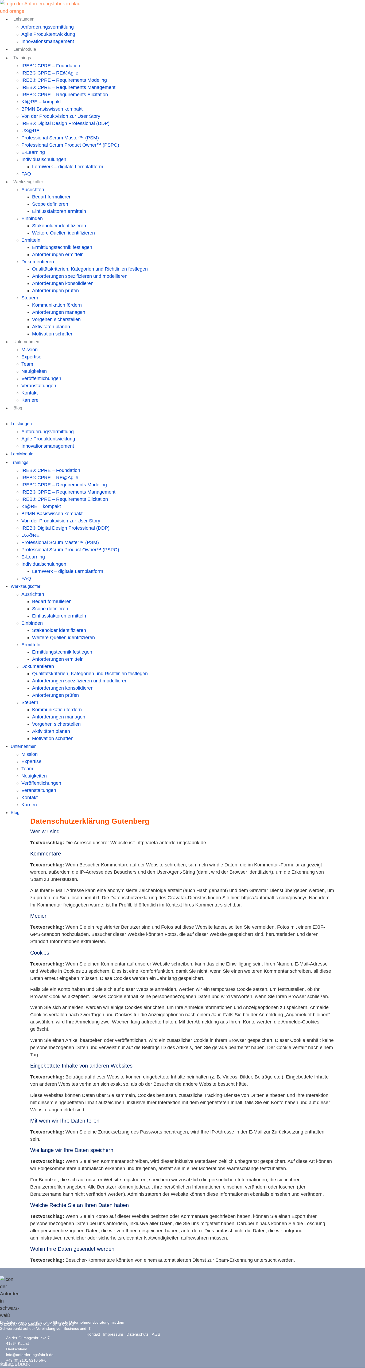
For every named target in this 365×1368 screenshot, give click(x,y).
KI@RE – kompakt (41, 101)
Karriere (29, 400)
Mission (29, 349)
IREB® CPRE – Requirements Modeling (64, 80)
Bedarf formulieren (52, 197)
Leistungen (23, 19)
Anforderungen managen (58, 312)
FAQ (26, 174)
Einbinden (32, 218)
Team (27, 364)
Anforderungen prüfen (55, 290)
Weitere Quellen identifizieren (63, 233)
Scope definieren (50, 204)
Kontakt (29, 393)
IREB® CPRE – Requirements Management (68, 87)
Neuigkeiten (34, 371)
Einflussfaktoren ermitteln (59, 211)
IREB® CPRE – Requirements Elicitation (64, 94)
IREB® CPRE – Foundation (50, 65)
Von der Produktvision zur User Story (60, 116)
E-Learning (33, 152)
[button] (122, 416)
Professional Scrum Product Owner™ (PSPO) (70, 145)
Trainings (22, 58)
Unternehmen (26, 341)
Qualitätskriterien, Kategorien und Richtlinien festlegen (90, 269)
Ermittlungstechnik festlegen (62, 247)
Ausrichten (32, 189)
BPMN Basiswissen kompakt (52, 109)
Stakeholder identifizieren (59, 225)
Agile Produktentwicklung (48, 34)
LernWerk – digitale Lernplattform (67, 166)
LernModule (24, 49)
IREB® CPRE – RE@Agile (49, 73)
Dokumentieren (37, 261)
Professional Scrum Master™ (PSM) (60, 137)
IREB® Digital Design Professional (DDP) (65, 123)
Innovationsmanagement (47, 41)
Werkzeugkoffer (28, 181)
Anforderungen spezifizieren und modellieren (79, 276)
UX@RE (30, 130)
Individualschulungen (43, 159)
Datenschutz (137, 1334)
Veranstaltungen (38, 385)
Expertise (31, 356)
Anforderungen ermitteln (58, 254)
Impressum (113, 1334)
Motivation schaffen (52, 334)
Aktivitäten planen (51, 326)
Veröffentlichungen (41, 378)
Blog (17, 408)
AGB (156, 1334)
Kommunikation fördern (57, 305)
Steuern (29, 297)
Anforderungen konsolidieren (63, 283)
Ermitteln (30, 240)
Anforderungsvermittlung (47, 27)
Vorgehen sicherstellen (56, 319)
